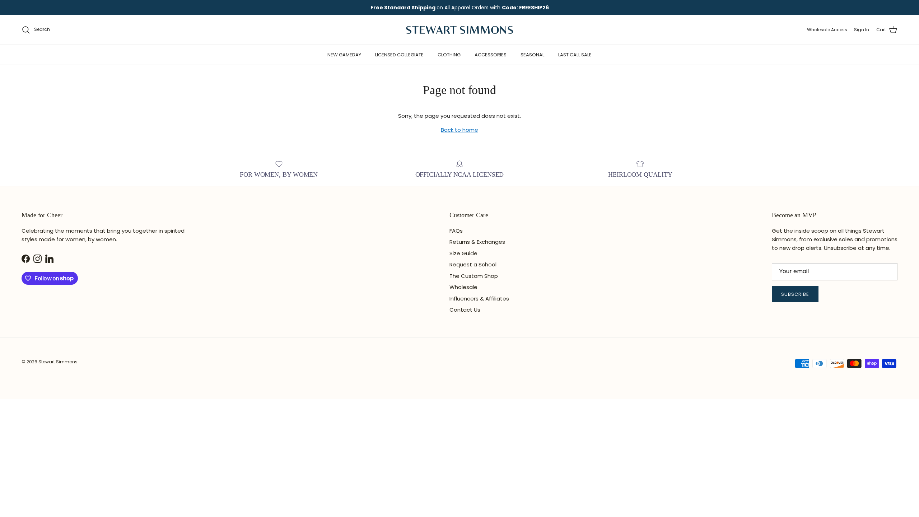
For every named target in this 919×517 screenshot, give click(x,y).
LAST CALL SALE (575, 54)
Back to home (459, 130)
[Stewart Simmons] (459, 29)
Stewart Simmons (58, 362)
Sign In (861, 30)
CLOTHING (449, 54)
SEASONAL (532, 54)
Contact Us (464, 309)
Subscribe (795, 294)
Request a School (472, 264)
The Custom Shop (473, 276)
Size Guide (463, 253)
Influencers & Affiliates (479, 298)
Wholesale (463, 287)
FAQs (456, 230)
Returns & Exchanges (477, 242)
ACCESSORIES (491, 54)
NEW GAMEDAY (344, 54)
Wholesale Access (827, 30)
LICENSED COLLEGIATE (399, 54)
